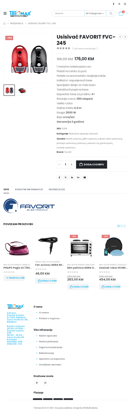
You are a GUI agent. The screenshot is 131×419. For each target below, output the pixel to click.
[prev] (120, 37)
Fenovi (38, 262)
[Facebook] (113, 4)
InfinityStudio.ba (90, 408)
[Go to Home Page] (4, 23)
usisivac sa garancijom (99, 143)
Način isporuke (48, 335)
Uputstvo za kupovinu (52, 358)
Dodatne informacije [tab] (29, 189)
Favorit (67, 152)
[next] (125, 37)
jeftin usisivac (90, 138)
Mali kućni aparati (78, 133)
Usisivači (93, 133)
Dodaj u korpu (94, 164)
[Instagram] (125, 4)
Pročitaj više (17, 277)
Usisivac (81, 143)
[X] (119, 4)
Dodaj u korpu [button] (49, 280)
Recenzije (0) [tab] (57, 189)
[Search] (111, 13)
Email (85, 177)
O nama (44, 312)
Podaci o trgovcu (49, 318)
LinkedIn (72, 177)
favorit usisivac (74, 138)
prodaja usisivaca (66, 143)
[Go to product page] (17, 246)
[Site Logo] (20, 13)
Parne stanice (28, 265)
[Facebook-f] (37, 383)
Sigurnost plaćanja (50, 347)
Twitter (65, 177)
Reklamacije (46, 353)
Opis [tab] (6, 189)
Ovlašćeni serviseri (50, 364)
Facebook (59, 177)
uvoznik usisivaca (66, 147)
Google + (78, 177)
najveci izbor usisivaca (110, 138)
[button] (6, 13)
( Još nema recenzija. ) (85, 48)
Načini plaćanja (48, 341)
